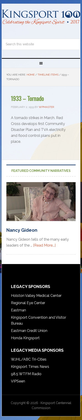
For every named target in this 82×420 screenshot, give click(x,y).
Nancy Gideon (21, 230)
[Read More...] (44, 245)
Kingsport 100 (41, 19)
